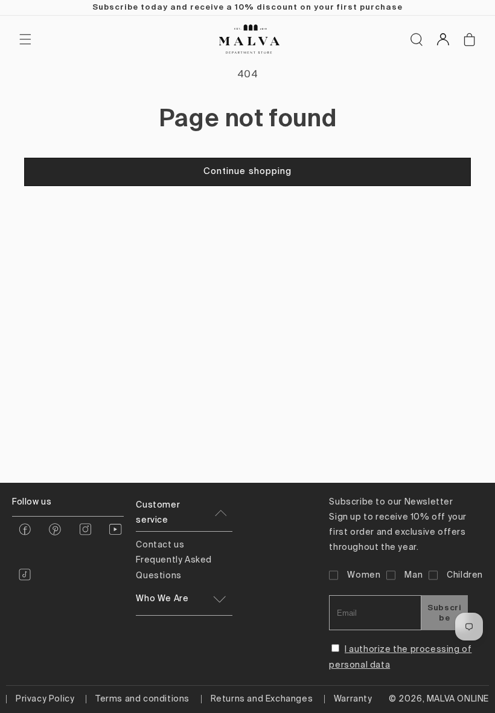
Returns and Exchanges (262, 699)
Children (465, 575)
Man (413, 575)
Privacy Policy (45, 699)
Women (363, 575)
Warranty (353, 699)
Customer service (158, 512)
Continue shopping (247, 171)
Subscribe (444, 612)
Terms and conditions (142, 699)
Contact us (160, 545)
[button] (25, 39)
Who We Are (162, 599)
